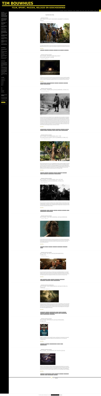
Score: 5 (52, 280)
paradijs (57, 130)
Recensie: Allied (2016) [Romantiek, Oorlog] (52, 254)
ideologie (46, 130)
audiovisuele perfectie (43, 210)
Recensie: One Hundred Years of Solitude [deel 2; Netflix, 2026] (4, 50)
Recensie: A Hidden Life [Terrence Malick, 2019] (3, 29)
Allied (41, 279)
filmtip (57, 312)
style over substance (43, 211)
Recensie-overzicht (70, 10)
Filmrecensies (42, 88)
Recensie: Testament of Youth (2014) (52, 350)
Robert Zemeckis (48, 280)
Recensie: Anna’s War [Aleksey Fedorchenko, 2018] (50, 56)
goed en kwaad (63, 129)
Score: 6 (60, 130)
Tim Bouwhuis (2, 73)
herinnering (67, 129)
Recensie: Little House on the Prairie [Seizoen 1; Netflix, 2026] (4, 56)
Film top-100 (65, 10)
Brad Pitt (49, 279)
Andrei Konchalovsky (43, 129)
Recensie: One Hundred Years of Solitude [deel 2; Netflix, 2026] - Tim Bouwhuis (4, 63)
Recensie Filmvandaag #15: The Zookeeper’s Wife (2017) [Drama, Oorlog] (54, 136)
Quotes (86, 10)
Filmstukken (61, 10)
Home (98, 10)
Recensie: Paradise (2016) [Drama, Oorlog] (54, 89)
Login (1, 89)
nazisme (54, 130)
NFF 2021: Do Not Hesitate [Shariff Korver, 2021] (54, 19)
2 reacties (48, 322)
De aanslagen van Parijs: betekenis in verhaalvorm (4, 44)
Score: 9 (68, 210)
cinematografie (49, 129)
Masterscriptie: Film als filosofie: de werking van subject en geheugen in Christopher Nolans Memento (4, 19)
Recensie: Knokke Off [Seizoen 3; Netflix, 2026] (4, 74)
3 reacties (46, 182)
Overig (88, 10)
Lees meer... (60, 394)
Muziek (74, 10)
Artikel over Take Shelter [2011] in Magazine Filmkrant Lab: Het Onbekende (4, 23)
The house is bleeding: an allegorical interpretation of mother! (4, 38)
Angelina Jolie (45, 279)
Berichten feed (2, 90)
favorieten (51, 210)
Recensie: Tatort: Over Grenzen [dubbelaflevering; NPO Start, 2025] (4, 52)
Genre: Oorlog (58, 129)
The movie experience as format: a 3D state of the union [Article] (4, 26)
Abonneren (3, 102)
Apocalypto (47, 312)
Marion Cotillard (43, 280)
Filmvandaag (55, 210)
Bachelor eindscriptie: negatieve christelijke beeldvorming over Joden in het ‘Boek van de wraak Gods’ (4, 32)
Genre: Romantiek (62, 279)
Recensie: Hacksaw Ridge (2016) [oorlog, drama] (54, 286)
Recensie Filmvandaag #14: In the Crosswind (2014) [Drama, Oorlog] (52, 180)
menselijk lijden (50, 130)
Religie (81, 10)
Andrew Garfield (43, 312)
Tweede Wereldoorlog (64, 130)
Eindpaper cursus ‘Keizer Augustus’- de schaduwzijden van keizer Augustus (4, 41)
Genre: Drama (53, 129)
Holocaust (42, 130)
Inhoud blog (91, 10)
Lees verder (42, 48)
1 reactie (47, 218)
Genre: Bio (60, 312)
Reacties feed (2, 91)
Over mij (95, 10)
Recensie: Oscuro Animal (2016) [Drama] (53, 217)
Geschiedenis (77, 10)
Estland (48, 210)
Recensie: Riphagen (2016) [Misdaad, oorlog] (52, 320)
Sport (83, 10)
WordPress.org (2, 92)
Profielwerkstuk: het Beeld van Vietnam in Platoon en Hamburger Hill (4, 35)
